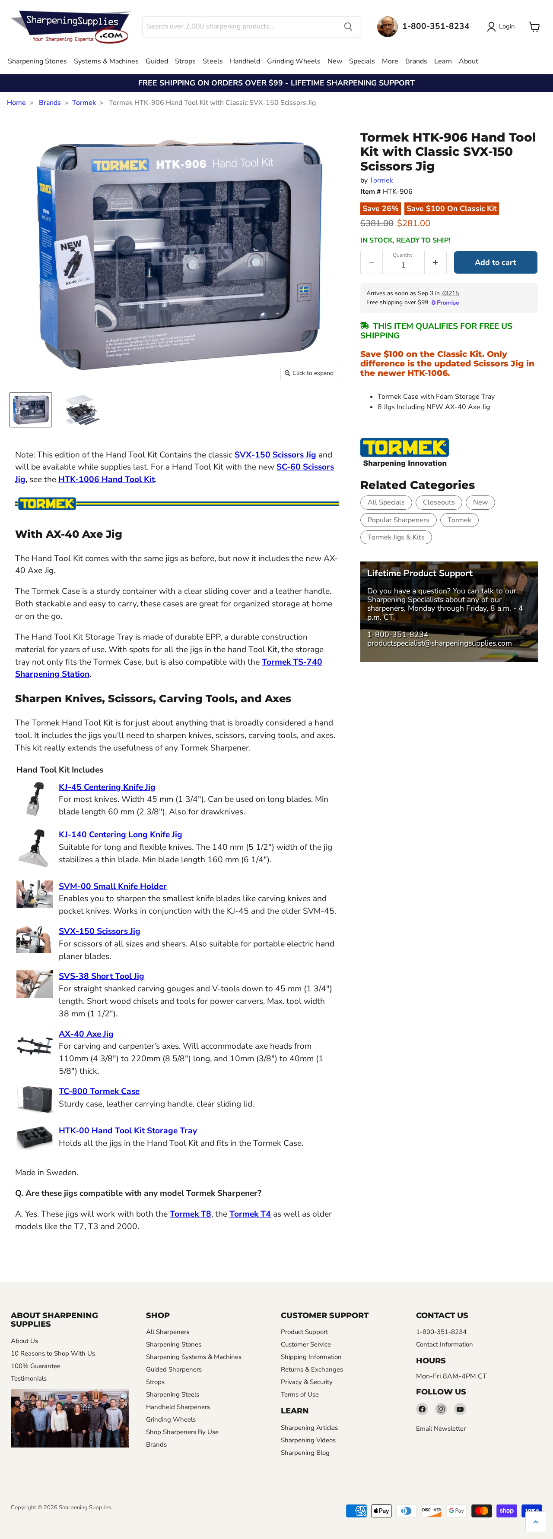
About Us (24, 1341)
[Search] (348, 27)
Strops (185, 61)
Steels (213, 61)
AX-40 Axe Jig (86, 1034)
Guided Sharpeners (174, 1369)
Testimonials (29, 1378)
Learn (443, 61)
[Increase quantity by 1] (436, 262)
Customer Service (306, 1344)
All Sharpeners (167, 1332)
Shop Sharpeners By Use (182, 1432)
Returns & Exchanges (312, 1369)
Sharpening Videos (308, 1440)
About (468, 61)
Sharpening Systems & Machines (194, 1357)
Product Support (304, 1332)
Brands (416, 61)
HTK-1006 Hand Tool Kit (106, 479)
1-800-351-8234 (398, 634)
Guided (157, 61)
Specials (362, 61)
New (334, 61)
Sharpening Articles (309, 1427)
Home (16, 102)
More (390, 61)
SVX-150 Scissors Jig (275, 454)
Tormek (84, 102)
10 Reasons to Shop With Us (53, 1353)
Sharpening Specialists (405, 599)
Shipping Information (311, 1357)
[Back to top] (535, 1521)
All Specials (386, 502)
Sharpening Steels (172, 1394)
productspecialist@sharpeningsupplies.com (439, 643)
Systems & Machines (106, 61)
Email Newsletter (441, 1428)
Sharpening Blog (305, 1452)
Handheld (245, 61)
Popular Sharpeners (398, 520)
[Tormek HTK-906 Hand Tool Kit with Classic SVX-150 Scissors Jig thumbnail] (30, 410)
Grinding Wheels (294, 61)
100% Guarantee (35, 1366)
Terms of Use (300, 1394)
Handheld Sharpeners (178, 1407)
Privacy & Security (307, 1382)
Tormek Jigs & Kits (396, 537)
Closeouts (439, 502)
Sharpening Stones (37, 61)
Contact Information (444, 1344)
